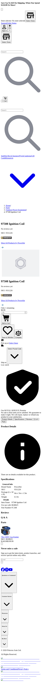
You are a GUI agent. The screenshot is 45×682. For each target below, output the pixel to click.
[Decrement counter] (2, 312)
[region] (22, 16)
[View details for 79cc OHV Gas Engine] (6, 535)
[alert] (22, 392)
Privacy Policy (23, 669)
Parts (4, 422)
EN (10, 28)
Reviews (29, 419)
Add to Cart (6, 323)
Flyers (21, 156)
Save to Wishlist (7, 337)
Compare (18, 337)
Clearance (15, 156)
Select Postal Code (14, 349)
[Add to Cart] (2, 543)
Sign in (4, 31)
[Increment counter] (26, 312)
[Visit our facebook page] (3, 571)
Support (4, 23)
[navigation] (22, 23)
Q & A (36, 419)
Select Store (6, 42)
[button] (22, 105)
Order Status (11, 23)
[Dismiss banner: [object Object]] (2, 9)
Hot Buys (8, 156)
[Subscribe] (2, 562)
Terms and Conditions (9, 669)
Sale (2, 156)
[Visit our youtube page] (10, 571)
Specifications (19, 419)
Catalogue (27, 156)
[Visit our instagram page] (7, 571)
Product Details (7, 419)
